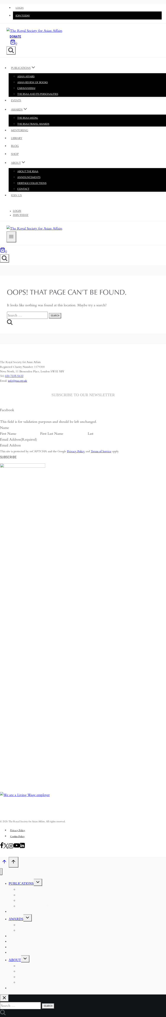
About (15, 960)
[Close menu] (1, 871)
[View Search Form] (11, 50)
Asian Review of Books (32, 82)
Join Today (23, 15)
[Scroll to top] (4, 862)
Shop (15, 154)
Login (20, 8)
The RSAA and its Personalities (37, 94)
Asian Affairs (26, 76)
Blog (15, 146)
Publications (21, 883)
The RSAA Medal (27, 118)
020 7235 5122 (14, 376)
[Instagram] (11, 847)
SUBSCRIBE (8, 457)
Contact (23, 189)
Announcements (28, 177)
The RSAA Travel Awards (33, 124)
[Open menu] (11, 236)
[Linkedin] (22, 847)
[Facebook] (1, 847)
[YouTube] (17, 847)
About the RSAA (27, 171)
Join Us (16, 195)
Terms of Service (101, 451)
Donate (15, 37)
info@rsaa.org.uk (17, 381)
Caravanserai (26, 88)
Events (16, 100)
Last (90, 433)
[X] (5, 847)
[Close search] (4, 998)
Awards (16, 919)
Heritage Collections (31, 183)
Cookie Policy (17, 836)
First (43, 433)
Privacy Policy (76, 451)
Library (16, 138)
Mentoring (19, 130)
